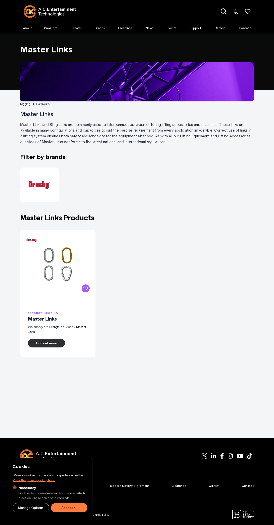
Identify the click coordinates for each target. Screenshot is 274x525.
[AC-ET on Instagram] (230, 456)
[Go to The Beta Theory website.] (243, 514)
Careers (220, 28)
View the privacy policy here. (34, 480)
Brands (100, 28)
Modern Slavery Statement (129, 486)
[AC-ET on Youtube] (239, 456)
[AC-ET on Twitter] (204, 456)
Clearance (125, 28)
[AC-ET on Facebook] (222, 456)
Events (172, 28)
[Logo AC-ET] (52, 11)
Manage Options (31, 508)
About (27, 28)
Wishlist (214, 486)
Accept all (69, 508)
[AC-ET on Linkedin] (213, 456)
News (150, 28)
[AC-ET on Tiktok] (249, 456)
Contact (245, 28)
